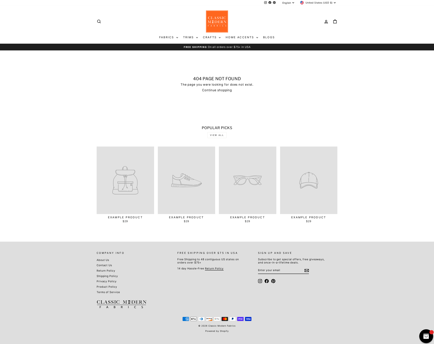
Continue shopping (217, 90)
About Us (103, 260)
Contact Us (104, 265)
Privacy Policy (107, 281)
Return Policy (106, 270)
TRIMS (189, 37)
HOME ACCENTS (240, 37)
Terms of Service (108, 292)
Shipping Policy (107, 276)
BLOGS (269, 37)
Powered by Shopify (217, 331)
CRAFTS (210, 37)
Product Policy (107, 286)
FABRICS (167, 37)
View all (217, 135)
